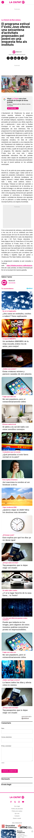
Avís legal (17, 806)
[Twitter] (11, 58)
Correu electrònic (6, 737)
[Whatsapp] (18, 58)
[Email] (25, 58)
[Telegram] (22, 58)
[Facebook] (8, 58)
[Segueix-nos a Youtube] (23, 802)
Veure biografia (11, 282)
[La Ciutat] (17, 2)
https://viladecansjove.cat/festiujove (19, 265)
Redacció (19, 51)
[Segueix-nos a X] (15, 802)
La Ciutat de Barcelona (11, 20)
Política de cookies (17, 811)
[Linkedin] (15, 58)
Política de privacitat (17, 808)
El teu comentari (6, 746)
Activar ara (12, 108)
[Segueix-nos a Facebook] (11, 802)
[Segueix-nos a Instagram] (19, 802)
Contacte (17, 816)
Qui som (17, 813)
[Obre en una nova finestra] (9, 826)
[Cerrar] (32, 831)
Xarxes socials (17, 818)
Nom (2, 728)
